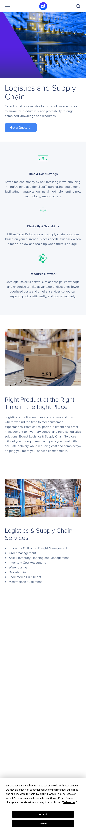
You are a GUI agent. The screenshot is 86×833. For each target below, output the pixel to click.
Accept (43, 814)
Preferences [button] (69, 802)
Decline (43, 823)
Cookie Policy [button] (57, 798)
